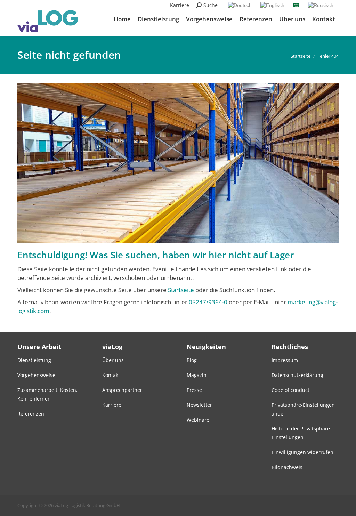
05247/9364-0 (208, 302)
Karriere (179, 5)
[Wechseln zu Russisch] (322, 5)
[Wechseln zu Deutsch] (241, 5)
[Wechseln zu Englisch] (273, 5)
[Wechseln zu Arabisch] (297, 5)
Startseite (181, 290)
